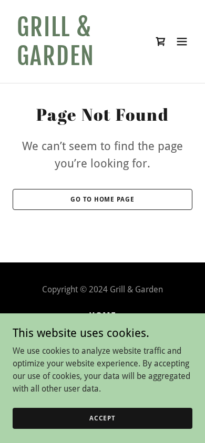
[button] (181, 41)
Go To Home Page (102, 199)
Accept (102, 417)
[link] (75, 62)
